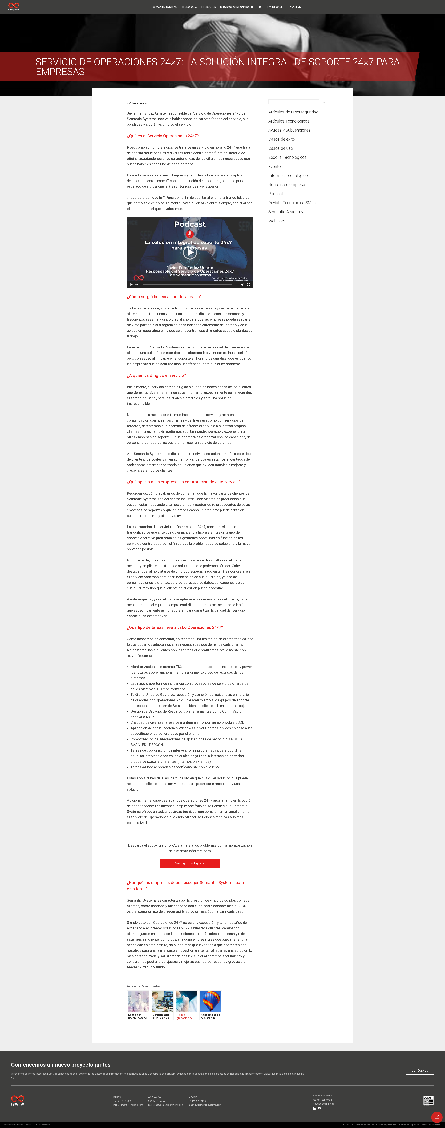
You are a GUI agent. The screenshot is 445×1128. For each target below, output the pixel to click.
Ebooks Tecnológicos (287, 157)
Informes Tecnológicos (289, 175)
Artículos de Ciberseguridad (293, 112)
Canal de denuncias (430, 1124)
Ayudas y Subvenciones (289, 130)
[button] (190, 253)
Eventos (275, 166)
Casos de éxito (281, 139)
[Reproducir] (131, 284)
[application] (190, 252)
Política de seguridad (409, 1124)
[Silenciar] (243, 284)
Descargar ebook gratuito (189, 863)
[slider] (187, 284)
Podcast (275, 193)
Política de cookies (365, 1124)
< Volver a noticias (137, 103)
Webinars (276, 220)
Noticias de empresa (286, 184)
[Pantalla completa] (248, 284)
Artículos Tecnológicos (288, 121)
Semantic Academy (285, 211)
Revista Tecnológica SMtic (292, 202)
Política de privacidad (386, 1124)
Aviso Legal (348, 1124)
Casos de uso (280, 148)
